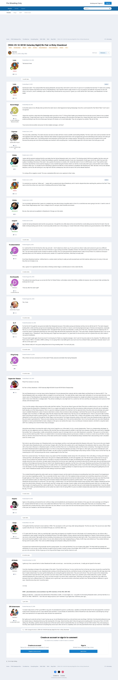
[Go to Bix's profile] (14, 304)
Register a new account (35, 651)
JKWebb (14, 560)
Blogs (15, 12)
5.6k (15, 392)
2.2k (15, 145)
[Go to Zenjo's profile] (14, 528)
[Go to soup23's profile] (14, 226)
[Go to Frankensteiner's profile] (14, 250)
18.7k (15, 336)
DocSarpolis (14, 277)
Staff (20, 12)
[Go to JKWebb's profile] (14, 566)
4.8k (15, 118)
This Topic (103, 8)
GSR (26, 629)
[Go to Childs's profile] (14, 160)
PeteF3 (14, 499)
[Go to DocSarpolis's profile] (14, 282)
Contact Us (56, 675)
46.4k (15, 74)
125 (15, 291)
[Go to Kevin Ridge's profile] (14, 110)
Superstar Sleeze (14, 378)
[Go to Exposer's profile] (14, 137)
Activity (16, 8)
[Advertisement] (59, 26)
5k (15, 169)
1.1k (15, 574)
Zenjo (14, 523)
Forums (9, 12)
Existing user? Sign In (96, 3)
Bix (14, 299)
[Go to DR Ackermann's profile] (14, 612)
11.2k (15, 234)
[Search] (110, 8)
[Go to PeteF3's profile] (14, 504)
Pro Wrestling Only (14, 3)
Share (95, 52)
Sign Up (108, 3)
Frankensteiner (14, 245)
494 (15, 258)
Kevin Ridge (14, 105)
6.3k (15, 313)
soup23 (14, 221)
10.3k (15, 512)
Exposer (14, 131)
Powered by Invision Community (59, 677)
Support (23, 8)
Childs (14, 155)
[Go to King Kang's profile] (14, 360)
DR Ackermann (14, 606)
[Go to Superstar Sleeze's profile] (14, 384)
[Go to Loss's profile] (10, 53)
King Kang (14, 354)
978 (15, 620)
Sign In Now (83, 651)
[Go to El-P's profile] (14, 328)
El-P (14, 323)
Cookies (62, 675)
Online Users (27, 12)
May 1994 (24, 53)
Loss (15, 52)
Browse (10, 8)
